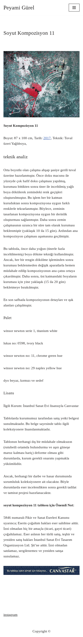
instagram (10, 615)
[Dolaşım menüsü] (74, 8)
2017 (47, 138)
